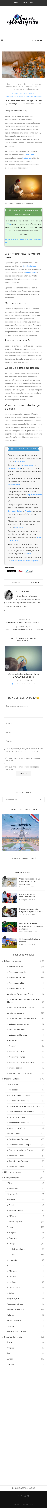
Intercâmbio (26, 1040)
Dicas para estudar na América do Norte (26, 1000)
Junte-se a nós (27, 3)
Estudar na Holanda (27, 1035)
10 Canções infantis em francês (29, 940)
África (26, 1183)
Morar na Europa (27, 1156)
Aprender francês (27, 977)
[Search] (44, 40)
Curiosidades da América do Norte (27, 1106)
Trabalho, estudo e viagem (27, 1073)
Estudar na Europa (26, 1013)
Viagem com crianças (26, 1331)
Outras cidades (28, 1249)
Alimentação (26, 1194)
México (27, 1216)
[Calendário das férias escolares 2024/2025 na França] (23, 658)
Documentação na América (27, 1112)
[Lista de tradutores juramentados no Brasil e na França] (9, 927)
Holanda (27, 1260)
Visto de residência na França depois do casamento (29, 881)
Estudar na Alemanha (27, 1024)
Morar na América (27, 1117)
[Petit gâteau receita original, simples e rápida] (9, 912)
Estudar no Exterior (24, 961)
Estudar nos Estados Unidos (27, 1007)
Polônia (27, 1276)
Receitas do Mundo (24, 1337)
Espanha (27, 1238)
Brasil (27, 1205)
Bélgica (27, 1232)
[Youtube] (41, 40)
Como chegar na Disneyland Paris (27, 895)
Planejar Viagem (24, 1177)
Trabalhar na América (27, 1123)
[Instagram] (38, 40)
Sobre (16, 3)
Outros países (27, 1068)
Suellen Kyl (12, 103)
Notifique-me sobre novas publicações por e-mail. (21, 768)
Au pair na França (27, 1057)
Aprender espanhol (27, 972)
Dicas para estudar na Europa (27, 1018)
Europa (26, 1227)
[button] (7, 667)
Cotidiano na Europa (27, 1139)
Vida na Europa (26, 1134)
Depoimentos (26, 1084)
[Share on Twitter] (33, 582)
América (26, 1348)
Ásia (26, 1353)
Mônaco (27, 1271)
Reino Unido (27, 1287)
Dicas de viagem (26, 1221)
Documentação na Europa (27, 1150)
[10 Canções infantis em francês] (9, 943)
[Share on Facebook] (31, 582)
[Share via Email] (38, 582)
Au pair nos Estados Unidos (27, 1062)
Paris (28, 1254)
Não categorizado (24, 1172)
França (27, 1243)
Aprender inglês (27, 983)
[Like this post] (28, 582)
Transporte (26, 1326)
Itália (27, 1265)
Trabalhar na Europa (27, 1161)
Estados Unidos (27, 1210)
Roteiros (26, 1315)
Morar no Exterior (23, 84)
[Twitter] (35, 40)
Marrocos (27, 1188)
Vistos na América (27, 1128)
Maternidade (26, 1090)
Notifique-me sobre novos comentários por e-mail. (22, 759)
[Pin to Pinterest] (36, 582)
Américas (26, 1199)
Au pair (27, 1046)
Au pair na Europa (27, 1051)
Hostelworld (14, 484)
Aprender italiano (27, 988)
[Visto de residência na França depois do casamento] (9, 882)
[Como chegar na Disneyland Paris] (9, 898)
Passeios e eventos (26, 1309)
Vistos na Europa (27, 1167)
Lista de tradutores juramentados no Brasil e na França (31, 926)
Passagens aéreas (26, 1304)
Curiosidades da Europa (27, 1145)
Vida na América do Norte (26, 1095)
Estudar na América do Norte (26, 994)
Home (9, 84)
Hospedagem (26, 1298)
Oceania (26, 1364)
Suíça (27, 1293)
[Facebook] (32, 40)
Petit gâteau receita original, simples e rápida (31, 910)
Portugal (27, 1282)
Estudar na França (27, 1029)
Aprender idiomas (26, 966)
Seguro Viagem (26, 1320)
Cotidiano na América (32, 86)
